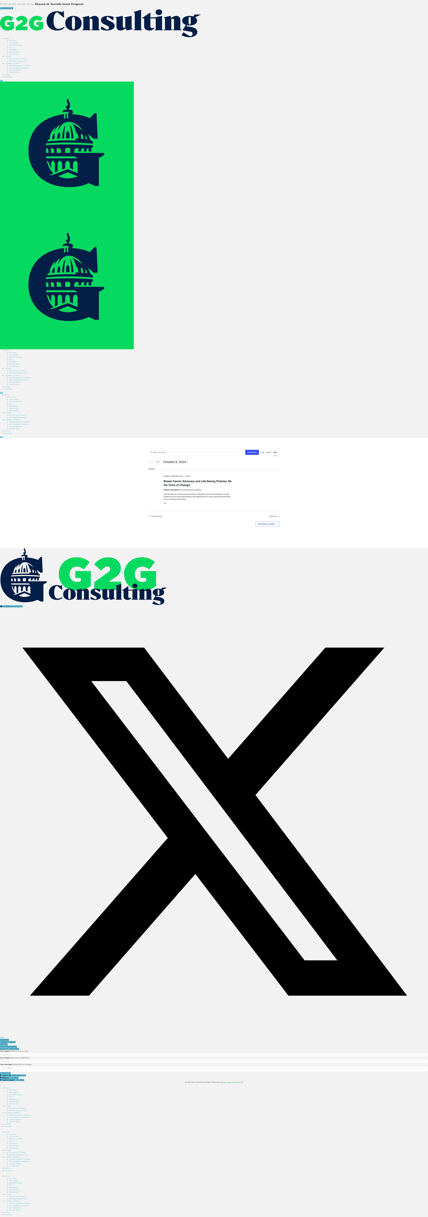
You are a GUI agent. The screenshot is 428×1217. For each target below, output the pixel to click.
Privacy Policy (226, 1082)
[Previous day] (149, 462)
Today (158, 462)
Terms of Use (238, 1082)
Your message (6, 1064)
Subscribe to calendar (266, 524)
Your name (4, 1051)
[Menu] (1, 81)
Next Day (273, 516)
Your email (4, 1058)
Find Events (252, 452)
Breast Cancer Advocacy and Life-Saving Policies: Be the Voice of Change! (197, 483)
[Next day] (152, 462)
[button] (214, 1035)
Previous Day (156, 516)
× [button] (0, 1086)
